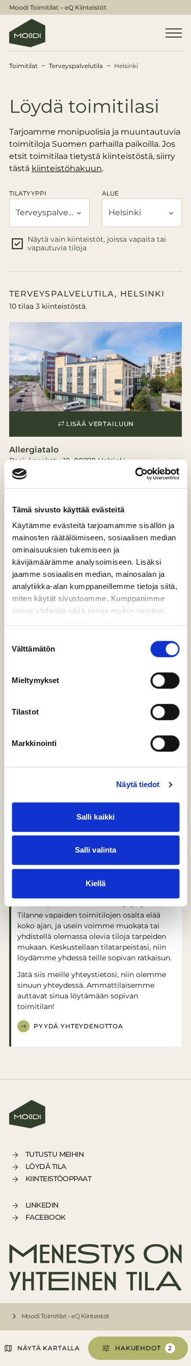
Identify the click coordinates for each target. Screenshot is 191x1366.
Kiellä (96, 883)
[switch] (164, 680)
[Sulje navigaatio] (173, 33)
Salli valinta (95, 849)
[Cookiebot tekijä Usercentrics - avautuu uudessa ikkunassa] (136, 473)
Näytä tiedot (137, 784)
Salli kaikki (95, 816)
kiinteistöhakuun (67, 168)
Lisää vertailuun (100, 424)
